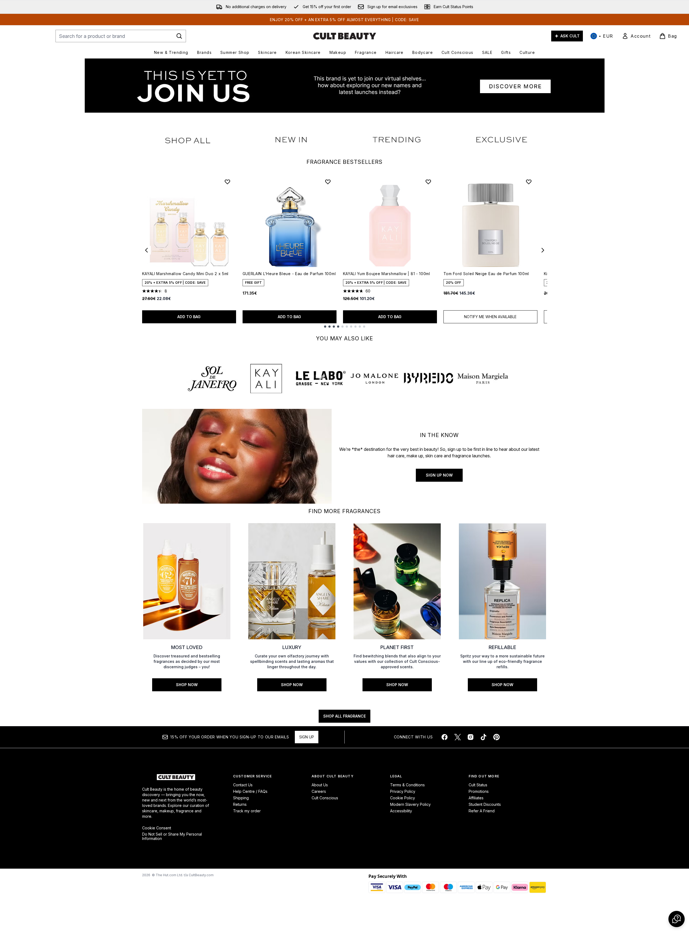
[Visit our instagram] (470, 737)
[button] (676, 919)
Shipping (241, 798)
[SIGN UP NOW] (237, 456)
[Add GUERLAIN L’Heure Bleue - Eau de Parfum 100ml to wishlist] (327, 181)
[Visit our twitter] (457, 737)
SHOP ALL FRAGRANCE (344, 716)
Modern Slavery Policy (410, 804)
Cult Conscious (325, 798)
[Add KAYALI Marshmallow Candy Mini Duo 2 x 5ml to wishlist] (227, 181)
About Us (320, 785)
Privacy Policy (402, 791)
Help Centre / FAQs (250, 791)
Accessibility (401, 811)
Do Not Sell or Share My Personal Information (172, 836)
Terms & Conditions (407, 785)
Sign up (306, 737)
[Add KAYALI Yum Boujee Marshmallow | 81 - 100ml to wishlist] (428, 181)
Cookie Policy (402, 798)
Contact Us (243, 785)
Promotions (479, 791)
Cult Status (478, 785)
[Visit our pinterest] (496, 737)
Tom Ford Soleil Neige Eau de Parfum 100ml (486, 273)
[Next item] (542, 250)
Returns (240, 804)
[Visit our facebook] (444, 737)
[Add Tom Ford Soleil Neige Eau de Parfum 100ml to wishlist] (528, 181)
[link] (636, 36)
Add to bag (189, 316)
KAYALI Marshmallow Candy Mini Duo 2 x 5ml (185, 273)
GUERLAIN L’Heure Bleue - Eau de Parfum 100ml (289, 273)
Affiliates (476, 798)
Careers (319, 791)
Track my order (247, 811)
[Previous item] (146, 250)
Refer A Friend (482, 811)
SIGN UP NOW (439, 475)
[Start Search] (179, 36)
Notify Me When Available (490, 316)
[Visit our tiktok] (483, 737)
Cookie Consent (156, 828)
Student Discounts (485, 804)
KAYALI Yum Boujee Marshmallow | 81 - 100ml (386, 273)
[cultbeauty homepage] (344, 36)
